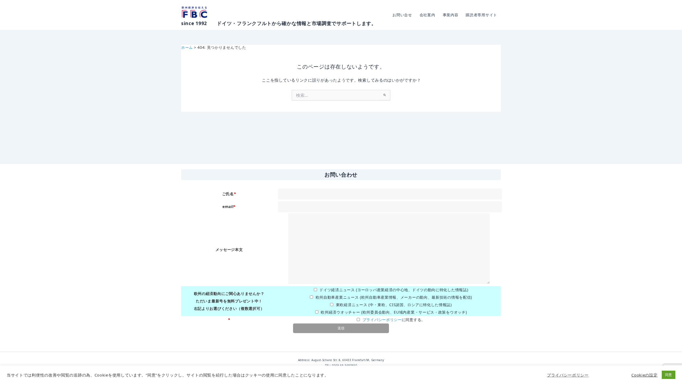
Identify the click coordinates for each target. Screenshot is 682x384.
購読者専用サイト (481, 14)
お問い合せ (402, 14)
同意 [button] (668, 374)
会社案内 (427, 14)
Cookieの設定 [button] (644, 375)
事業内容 (450, 14)
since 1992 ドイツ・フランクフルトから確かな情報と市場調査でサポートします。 (278, 23)
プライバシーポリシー (382, 319)
